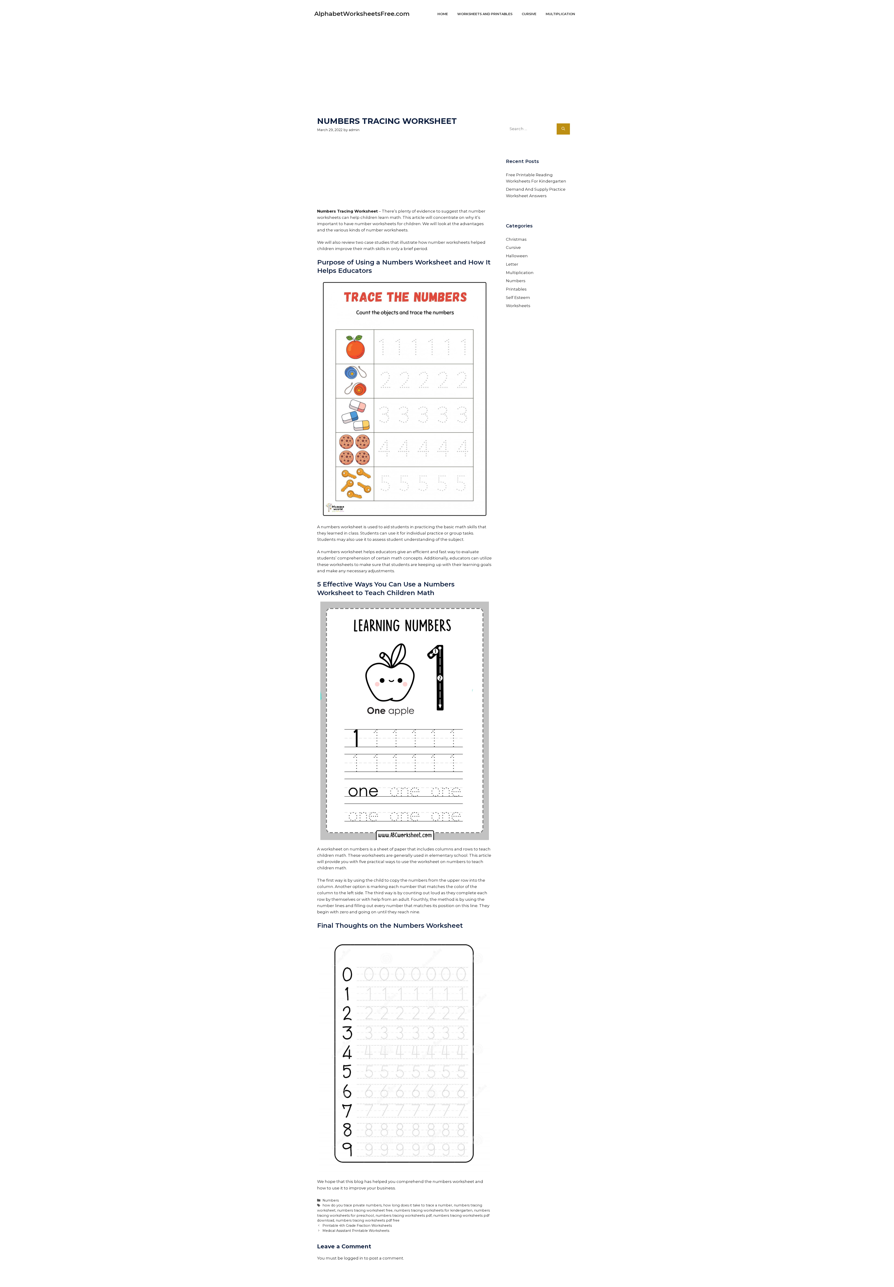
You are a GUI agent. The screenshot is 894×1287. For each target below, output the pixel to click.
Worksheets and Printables (484, 14)
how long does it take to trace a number (417, 1205)
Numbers (330, 1200)
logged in (353, 1258)
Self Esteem (518, 297)
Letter (512, 264)
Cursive (529, 14)
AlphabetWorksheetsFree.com (362, 13)
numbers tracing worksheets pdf (404, 1215)
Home (442, 14)
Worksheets (518, 305)
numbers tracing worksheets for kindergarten (433, 1210)
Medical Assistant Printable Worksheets (355, 1231)
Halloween (517, 256)
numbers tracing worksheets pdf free (368, 1220)
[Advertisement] (447, 60)
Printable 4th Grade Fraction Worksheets (357, 1225)
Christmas (516, 239)
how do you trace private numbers (352, 1205)
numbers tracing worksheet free (365, 1210)
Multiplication (560, 14)
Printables (516, 289)
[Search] (563, 129)
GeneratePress (491, 1277)
